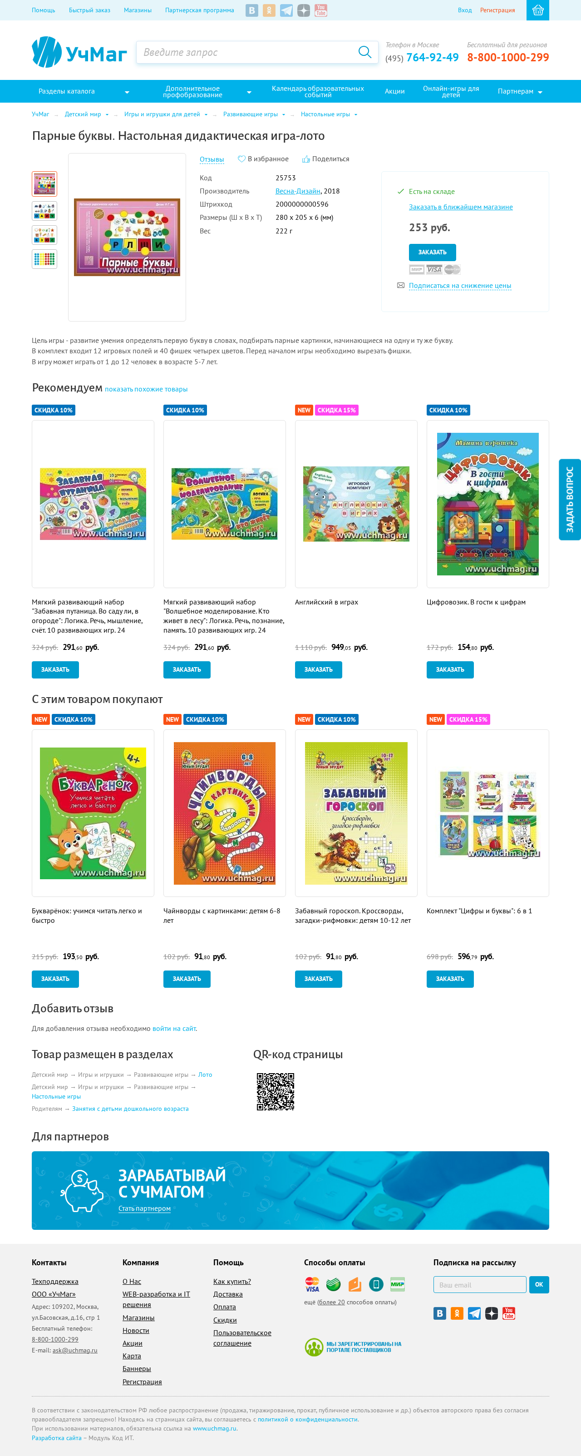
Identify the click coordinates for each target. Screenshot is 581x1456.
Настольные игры (56, 1097)
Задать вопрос (570, 499)
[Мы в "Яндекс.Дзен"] (303, 10)
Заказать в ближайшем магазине (461, 206)
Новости (136, 1330)
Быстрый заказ (89, 10)
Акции (133, 1342)
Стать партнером (144, 1208)
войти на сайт (174, 1028)
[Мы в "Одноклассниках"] (269, 10)
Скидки (225, 1319)
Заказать (433, 252)
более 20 (332, 1302)
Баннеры (137, 1368)
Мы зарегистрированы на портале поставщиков (353, 1347)
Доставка (228, 1293)
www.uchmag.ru (214, 1428)
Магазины (138, 10)
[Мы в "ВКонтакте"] (252, 10)
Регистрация (497, 10)
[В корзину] (538, 10)
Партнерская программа (199, 10)
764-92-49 (422, 57)
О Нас (132, 1281)
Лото (205, 1074)
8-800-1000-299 (508, 57)
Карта (132, 1355)
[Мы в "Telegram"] (286, 10)
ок (539, 1284)
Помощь (43, 10)
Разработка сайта (57, 1438)
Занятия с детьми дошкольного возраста (130, 1108)
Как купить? (232, 1281)
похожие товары (146, 388)
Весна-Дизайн (298, 190)
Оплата (224, 1306)
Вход (465, 10)
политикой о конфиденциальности (308, 1419)
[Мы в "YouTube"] (321, 10)
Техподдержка (55, 1281)
